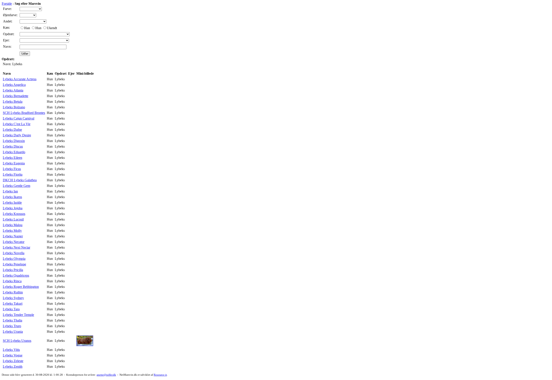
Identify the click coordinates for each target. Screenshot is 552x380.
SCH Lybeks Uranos (17, 340)
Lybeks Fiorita (12, 174)
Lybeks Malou (12, 225)
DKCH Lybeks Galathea (20, 180)
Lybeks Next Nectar (16, 247)
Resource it (160, 374)
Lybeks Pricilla (13, 270)
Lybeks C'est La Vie (16, 124)
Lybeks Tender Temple (18, 315)
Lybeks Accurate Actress (19, 79)
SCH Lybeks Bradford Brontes (24, 113)
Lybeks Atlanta (13, 90)
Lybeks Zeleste (13, 361)
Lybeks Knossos (14, 214)
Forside (7, 3)
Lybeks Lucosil (13, 219)
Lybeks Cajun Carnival (18, 118)
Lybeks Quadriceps (16, 275)
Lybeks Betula (12, 101)
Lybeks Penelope (14, 264)
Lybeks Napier (13, 236)
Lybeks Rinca (12, 281)
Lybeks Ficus (12, 169)
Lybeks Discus (13, 146)
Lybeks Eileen (12, 157)
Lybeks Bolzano (14, 107)
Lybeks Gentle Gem (16, 186)
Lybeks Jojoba (12, 208)
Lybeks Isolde (12, 202)
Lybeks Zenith (12, 366)
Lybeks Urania (13, 331)
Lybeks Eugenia (14, 163)
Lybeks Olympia (14, 258)
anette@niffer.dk (106, 374)
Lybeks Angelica (14, 85)
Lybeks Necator (13, 242)
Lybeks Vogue (12, 355)
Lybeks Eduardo (14, 152)
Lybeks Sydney (13, 298)
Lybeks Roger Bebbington (21, 287)
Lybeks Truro (12, 326)
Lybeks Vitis (11, 350)
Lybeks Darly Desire (17, 135)
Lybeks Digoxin (14, 141)
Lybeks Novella (13, 253)
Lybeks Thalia (12, 320)
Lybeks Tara (11, 309)
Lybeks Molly (12, 230)
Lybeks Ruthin (13, 292)
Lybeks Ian (10, 191)
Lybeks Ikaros (12, 197)
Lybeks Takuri (12, 303)
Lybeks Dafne (12, 129)
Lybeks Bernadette (15, 96)
